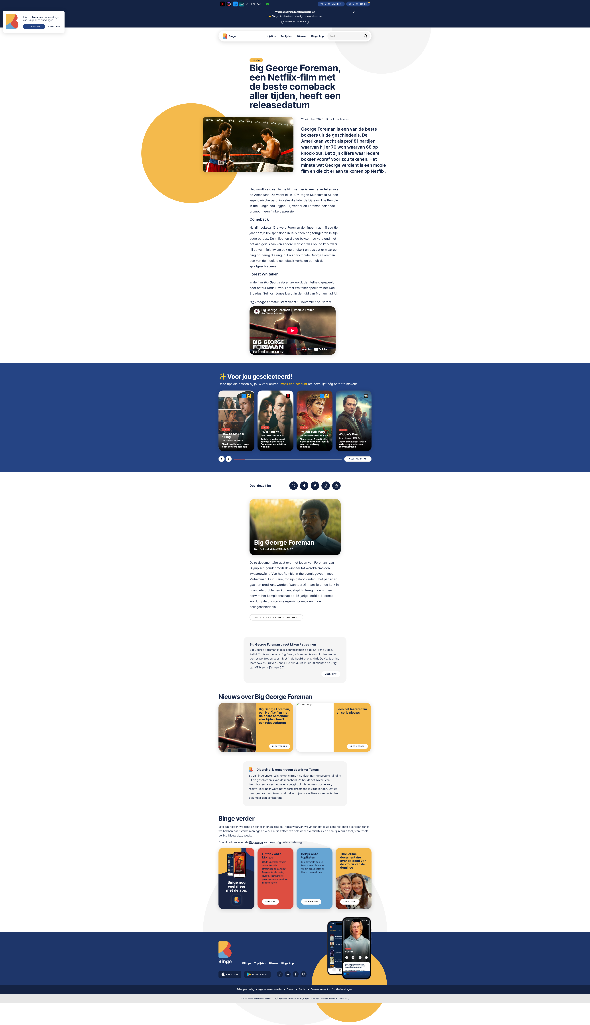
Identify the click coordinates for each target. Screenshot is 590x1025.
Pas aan (256, 4)
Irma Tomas (340, 119)
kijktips (278, 826)
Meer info (331, 674)
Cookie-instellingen (342, 989)
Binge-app (256, 842)
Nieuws (301, 36)
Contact (290, 989)
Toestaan (34, 27)
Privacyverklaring (245, 989)
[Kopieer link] (336, 485)
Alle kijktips (358, 459)
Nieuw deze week (239, 835)
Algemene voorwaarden (270, 989)
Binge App (317, 36)
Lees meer (350, 902)
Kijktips (271, 36)
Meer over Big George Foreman (276, 617)
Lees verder (279, 746)
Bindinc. (303, 989)
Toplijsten (286, 36)
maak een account (293, 384)
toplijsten (354, 831)
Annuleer (54, 26)
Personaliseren (295, 22)
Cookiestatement (319, 989)
